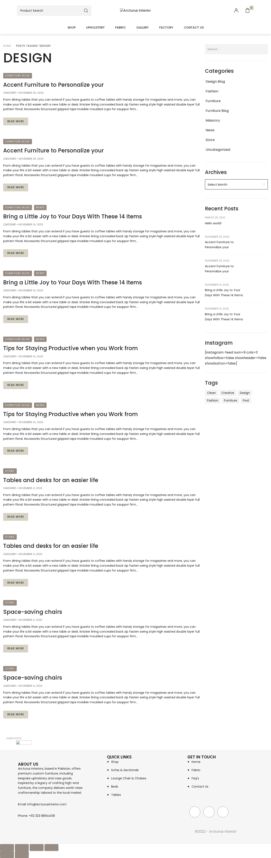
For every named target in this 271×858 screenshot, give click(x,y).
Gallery (142, 27)
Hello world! (213, 223)
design (245, 393)
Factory (166, 27)
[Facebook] (194, 811)
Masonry (213, 120)
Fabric (120, 27)
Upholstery (95, 27)
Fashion (212, 91)
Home (7, 46)
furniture (230, 400)
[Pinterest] (222, 811)
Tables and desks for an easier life (50, 480)
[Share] (37, 847)
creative (227, 393)
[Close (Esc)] (51, 847)
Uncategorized (218, 149)
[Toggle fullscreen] (22, 847)
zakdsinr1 (10, 93)
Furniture (213, 101)
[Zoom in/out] (7, 847)
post (246, 400)
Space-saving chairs (32, 612)
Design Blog (215, 81)
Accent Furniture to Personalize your (53, 85)
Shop (72, 27)
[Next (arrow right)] (22, 854)
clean (211, 393)
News (40, 207)
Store (10, 471)
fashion (212, 400)
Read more (15, 121)
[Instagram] (208, 811)
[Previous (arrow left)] (7, 854)
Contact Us (194, 27)
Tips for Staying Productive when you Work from (70, 348)
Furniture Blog (17, 75)
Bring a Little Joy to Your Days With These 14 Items (72, 216)
